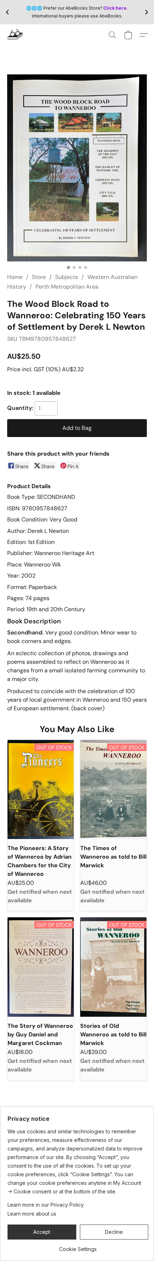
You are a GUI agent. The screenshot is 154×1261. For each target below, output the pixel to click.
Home (15, 277)
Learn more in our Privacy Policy (46, 1205)
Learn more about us (32, 1214)
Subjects (66, 277)
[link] (78, 1246)
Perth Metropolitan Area (66, 286)
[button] (15, 35)
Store (39, 277)
